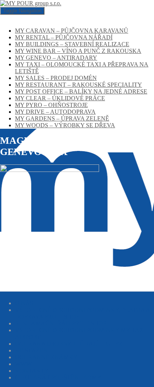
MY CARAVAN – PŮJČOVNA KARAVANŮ (71, 30)
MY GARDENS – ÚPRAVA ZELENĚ (62, 118)
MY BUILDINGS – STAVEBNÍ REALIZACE (72, 44)
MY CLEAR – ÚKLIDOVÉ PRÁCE (60, 98)
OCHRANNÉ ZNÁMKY (46, 357)
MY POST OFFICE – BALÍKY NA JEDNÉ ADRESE (81, 91)
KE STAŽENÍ (32, 350)
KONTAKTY (32, 370)
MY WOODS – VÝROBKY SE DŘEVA (65, 125)
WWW (23, 364)
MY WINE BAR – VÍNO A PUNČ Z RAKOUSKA (78, 51)
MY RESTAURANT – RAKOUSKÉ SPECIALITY (78, 84)
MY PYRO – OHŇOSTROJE (51, 105)
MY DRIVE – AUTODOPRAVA (55, 111)
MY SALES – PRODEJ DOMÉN (56, 78)
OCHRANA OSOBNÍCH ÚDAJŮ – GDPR (68, 343)
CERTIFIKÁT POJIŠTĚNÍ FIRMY (58, 377)
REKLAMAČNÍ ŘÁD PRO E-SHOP (61, 323)
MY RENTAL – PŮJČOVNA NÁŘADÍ (64, 37)
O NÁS (24, 303)
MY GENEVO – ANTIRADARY (56, 57)
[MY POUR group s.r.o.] (30, 3)
